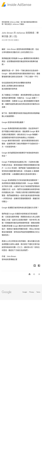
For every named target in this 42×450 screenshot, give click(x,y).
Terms (38, 292)
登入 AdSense (14, 24)
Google (25, 292)
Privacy (31, 292)
